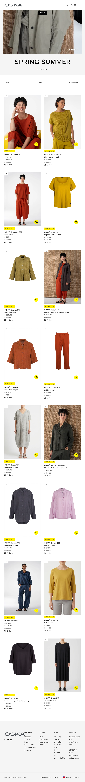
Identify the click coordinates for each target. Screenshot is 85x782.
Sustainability (30, 747)
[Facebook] (5, 740)
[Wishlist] (72, 5)
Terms (57, 739)
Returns (57, 745)
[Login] (69, 5)
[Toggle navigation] (79, 5)
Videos (27, 739)
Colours (27, 750)
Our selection (72, 83)
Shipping (58, 742)
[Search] (67, 5)
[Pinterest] (8, 740)
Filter (39, 83)
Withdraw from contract (50, 777)
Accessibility (59, 758)
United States (71, 777)
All (5, 83)
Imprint (57, 737)
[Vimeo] (11, 740)
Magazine (28, 737)
